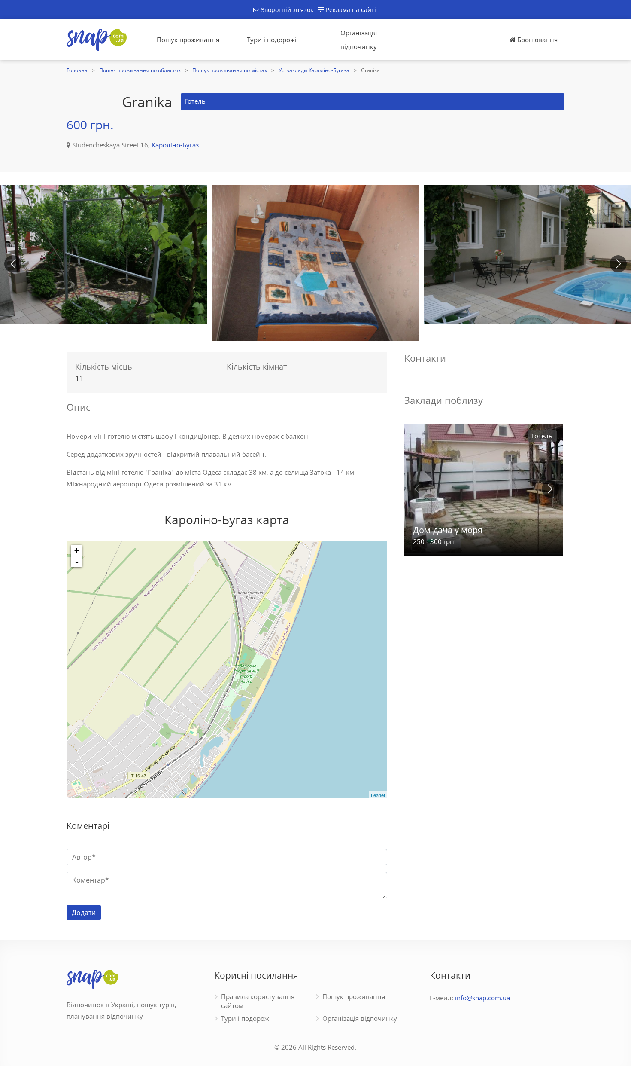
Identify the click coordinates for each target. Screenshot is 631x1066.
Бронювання (537, 39)
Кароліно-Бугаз (175, 145)
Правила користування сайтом (257, 1001)
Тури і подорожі (272, 39)
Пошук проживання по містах (229, 70)
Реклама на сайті (350, 10)
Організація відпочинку (358, 39)
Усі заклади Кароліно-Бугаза (314, 70)
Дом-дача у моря (447, 530)
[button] (618, 263)
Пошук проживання (188, 39)
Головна (77, 70)
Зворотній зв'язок (286, 10)
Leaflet (378, 794)
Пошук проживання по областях (140, 70)
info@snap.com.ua (482, 997)
